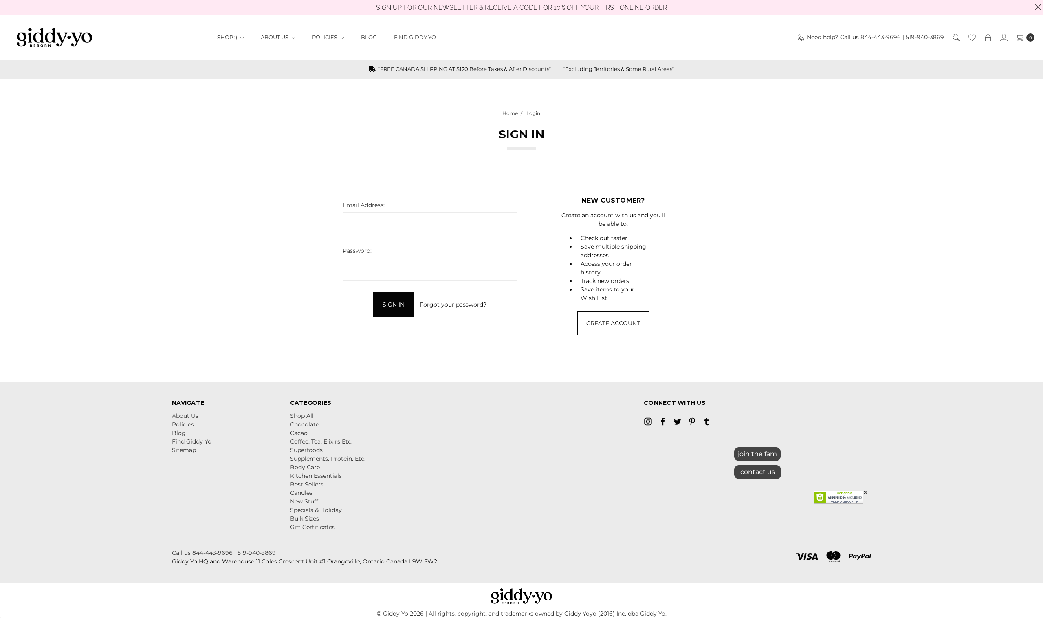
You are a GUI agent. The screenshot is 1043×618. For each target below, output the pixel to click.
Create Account (613, 323)
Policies (325, 37)
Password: (357, 250)
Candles (301, 493)
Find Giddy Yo (415, 37)
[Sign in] (1003, 37)
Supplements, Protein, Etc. (327, 458)
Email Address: (364, 205)
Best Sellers (306, 484)
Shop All (302, 415)
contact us (757, 472)
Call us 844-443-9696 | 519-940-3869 (224, 552)
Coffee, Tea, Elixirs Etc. (321, 441)
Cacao (299, 433)
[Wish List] (971, 37)
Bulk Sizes (304, 518)
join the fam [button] (757, 454)
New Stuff (304, 501)
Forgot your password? (453, 304)
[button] (757, 470)
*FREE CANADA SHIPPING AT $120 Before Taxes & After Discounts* (464, 69)
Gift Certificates (312, 527)
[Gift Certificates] (987, 37)
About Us (275, 37)
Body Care (305, 467)
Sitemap (184, 450)
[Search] (955, 37)
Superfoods (306, 450)
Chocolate (304, 424)
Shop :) (227, 37)
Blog (369, 37)
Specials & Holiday (316, 510)
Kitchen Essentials (316, 475)
